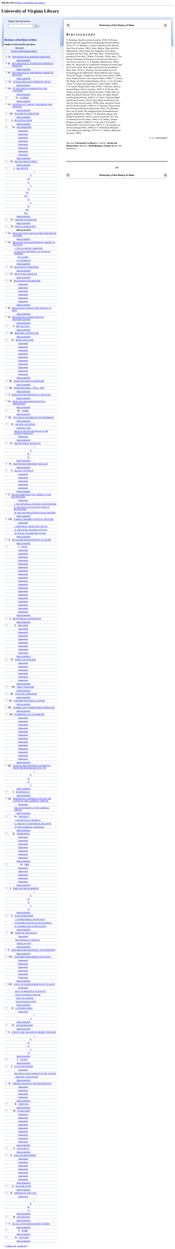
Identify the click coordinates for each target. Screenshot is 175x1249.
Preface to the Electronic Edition (24, 51)
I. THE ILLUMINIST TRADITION (29, 248)
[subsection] (23, 131)
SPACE (24, 547)
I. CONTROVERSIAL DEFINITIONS (30, 919)
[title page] (19, 48)
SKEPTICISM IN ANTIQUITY (27, 443)
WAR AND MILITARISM (25, 1155)
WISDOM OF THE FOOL (25, 1193)
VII (27, 192)
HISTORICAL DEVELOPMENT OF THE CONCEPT (35, 1073)
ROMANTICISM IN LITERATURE (29, 381)
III (29, 179)
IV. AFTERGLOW (24, 260)
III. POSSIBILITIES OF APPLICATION (30, 926)
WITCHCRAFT (23, 1217)
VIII (26, 196)
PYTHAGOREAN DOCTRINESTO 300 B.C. (32, 82)
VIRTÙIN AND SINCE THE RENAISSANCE (31, 1084)
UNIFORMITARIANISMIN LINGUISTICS (32, 957)
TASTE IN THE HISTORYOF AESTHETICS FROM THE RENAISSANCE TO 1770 (32, 767)
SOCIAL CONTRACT (23, 471)
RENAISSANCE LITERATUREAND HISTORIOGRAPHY (28, 318)
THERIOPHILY (23, 834)
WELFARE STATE (23, 1186)
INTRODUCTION (24, 428)
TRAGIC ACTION (24, 943)
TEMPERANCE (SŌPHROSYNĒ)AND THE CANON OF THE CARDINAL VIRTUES (32, 800)
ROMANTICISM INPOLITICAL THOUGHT (31, 395)
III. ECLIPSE (23, 257)
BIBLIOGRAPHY (24, 60)
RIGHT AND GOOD (25, 340)
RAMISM (24, 98)
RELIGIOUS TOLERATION (27, 267)
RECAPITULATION (23, 120)
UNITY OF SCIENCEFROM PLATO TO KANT (34, 984)
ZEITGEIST (24, 1238)
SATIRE (25, 411)
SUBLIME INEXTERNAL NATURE (29, 701)
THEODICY (24, 817)
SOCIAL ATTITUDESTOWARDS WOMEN (31, 1224)
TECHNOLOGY (23, 792)
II (30, 175)
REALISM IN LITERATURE (27, 114)
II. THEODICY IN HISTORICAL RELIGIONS (32, 824)
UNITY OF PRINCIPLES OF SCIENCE (30, 991)
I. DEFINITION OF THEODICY (28, 820)
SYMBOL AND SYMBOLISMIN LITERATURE (34, 708)
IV (29, 182)
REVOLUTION (23, 326)
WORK (25, 1231)
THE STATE (23, 625)
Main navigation (37, 2)
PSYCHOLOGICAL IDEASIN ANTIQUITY (31, 57)
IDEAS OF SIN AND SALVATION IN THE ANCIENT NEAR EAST (31, 432)
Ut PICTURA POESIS (23, 1066)
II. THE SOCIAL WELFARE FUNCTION (30, 530)
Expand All (21, 1246)
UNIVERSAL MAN (24, 1008)
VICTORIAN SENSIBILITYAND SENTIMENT (33, 418)
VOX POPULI (23, 1149)
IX (29, 199)
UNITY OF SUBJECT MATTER (27, 995)
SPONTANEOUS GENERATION (26, 619)
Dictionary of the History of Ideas (20, 40)
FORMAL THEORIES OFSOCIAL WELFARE (33, 519)
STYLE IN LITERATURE (26, 694)
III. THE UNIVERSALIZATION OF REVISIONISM (35, 513)
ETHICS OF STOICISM (25, 660)
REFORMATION (24, 127)
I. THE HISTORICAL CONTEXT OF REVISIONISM (35, 504)
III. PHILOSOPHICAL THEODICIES (29, 827)
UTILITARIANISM (24, 1025)
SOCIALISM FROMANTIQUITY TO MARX (31, 540)
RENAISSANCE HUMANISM (27, 281)
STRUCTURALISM (25, 687)
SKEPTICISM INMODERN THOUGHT (30, 464)
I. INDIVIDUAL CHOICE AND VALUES (30, 526)
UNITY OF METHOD (24, 998)
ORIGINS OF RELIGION (26, 220)
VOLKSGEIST (23, 1111)
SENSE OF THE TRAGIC (26, 933)
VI (29, 189)
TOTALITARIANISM (24, 916)
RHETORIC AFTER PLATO (27, 333)
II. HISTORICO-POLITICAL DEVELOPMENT (33, 923)
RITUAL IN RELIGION (25, 227)
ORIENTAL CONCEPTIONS (26, 1077)
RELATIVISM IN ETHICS (26, 162)
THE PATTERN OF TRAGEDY (27, 940)
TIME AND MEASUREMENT (26, 888)
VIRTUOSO (23, 1104)
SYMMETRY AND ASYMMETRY (30, 714)
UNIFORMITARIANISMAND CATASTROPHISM (33, 950)
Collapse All (11, 1246)
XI (29, 206)
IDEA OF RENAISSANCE (25, 274)
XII (27, 210)
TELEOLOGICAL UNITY (25, 1002)
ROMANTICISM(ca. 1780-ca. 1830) (29, 388)
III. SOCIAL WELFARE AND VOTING (30, 533)
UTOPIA (24, 1060)
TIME (26, 864)
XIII (26, 213)
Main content (23, 2)
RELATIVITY (23, 168)
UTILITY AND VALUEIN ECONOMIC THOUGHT (33, 1032)
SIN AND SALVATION (25, 424)
